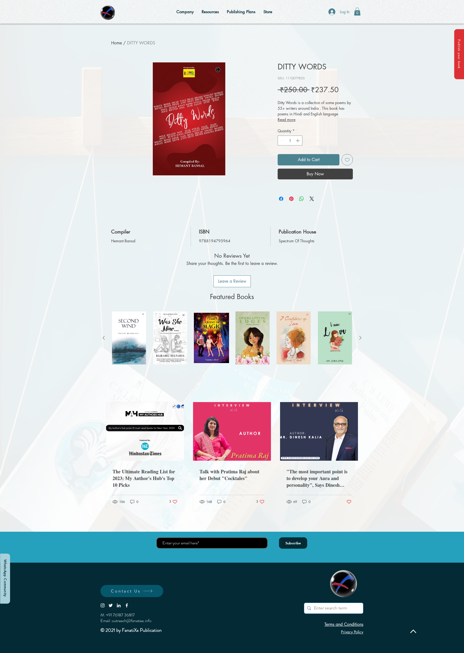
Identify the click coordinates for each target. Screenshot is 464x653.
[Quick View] (129, 337)
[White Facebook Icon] (126, 605)
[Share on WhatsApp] (301, 199)
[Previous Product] (103, 338)
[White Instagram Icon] (102, 605)
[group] (232, 338)
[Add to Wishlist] (347, 159)
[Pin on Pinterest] (291, 199)
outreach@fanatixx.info (131, 620)
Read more (286, 119)
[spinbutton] (290, 140)
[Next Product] (360, 338)
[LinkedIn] (118, 605)
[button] (459, 54)
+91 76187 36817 (120, 615)
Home (116, 43)
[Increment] (298, 140)
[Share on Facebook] (281, 199)
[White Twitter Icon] (110, 605)
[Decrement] (281, 140)
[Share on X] (312, 199)
